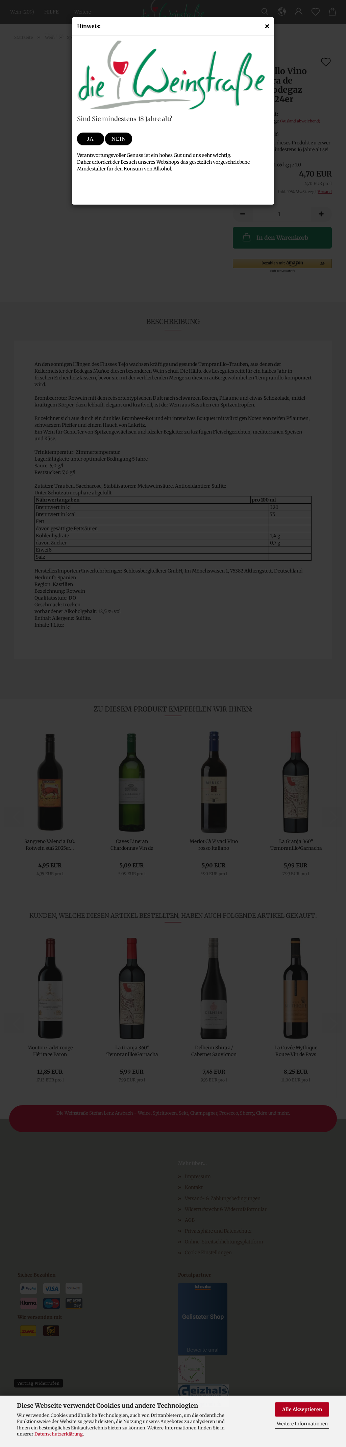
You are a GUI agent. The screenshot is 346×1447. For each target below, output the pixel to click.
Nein (119, 139)
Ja (90, 139)
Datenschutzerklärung (58, 1434)
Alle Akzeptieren (302, 1409)
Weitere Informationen (302, 1424)
